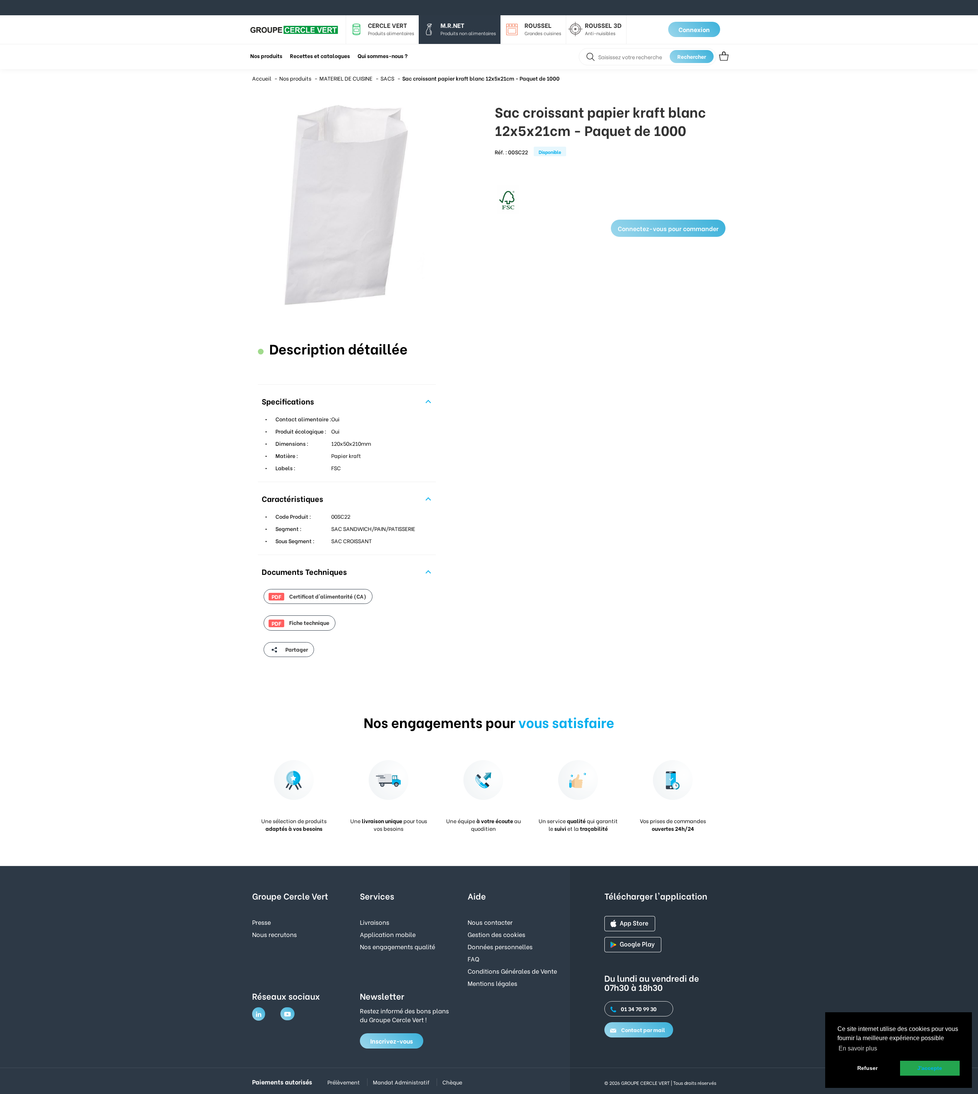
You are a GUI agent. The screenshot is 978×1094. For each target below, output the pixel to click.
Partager (296, 649)
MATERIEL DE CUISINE (345, 78)
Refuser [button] (867, 1068)
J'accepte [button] (929, 1068)
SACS (387, 78)
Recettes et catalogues (320, 56)
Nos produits (295, 78)
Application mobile (388, 934)
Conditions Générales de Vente (512, 970)
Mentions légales (492, 983)
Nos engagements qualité (397, 946)
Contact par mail (642, 1030)
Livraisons (374, 922)
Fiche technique (300, 622)
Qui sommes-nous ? (383, 56)
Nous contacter (490, 922)
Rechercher (691, 56)
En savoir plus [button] (858, 1048)
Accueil (261, 78)
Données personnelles (500, 946)
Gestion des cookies (496, 934)
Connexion (694, 29)
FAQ (473, 958)
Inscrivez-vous (391, 1040)
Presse (261, 922)
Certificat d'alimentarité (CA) (319, 596)
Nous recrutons (274, 934)
